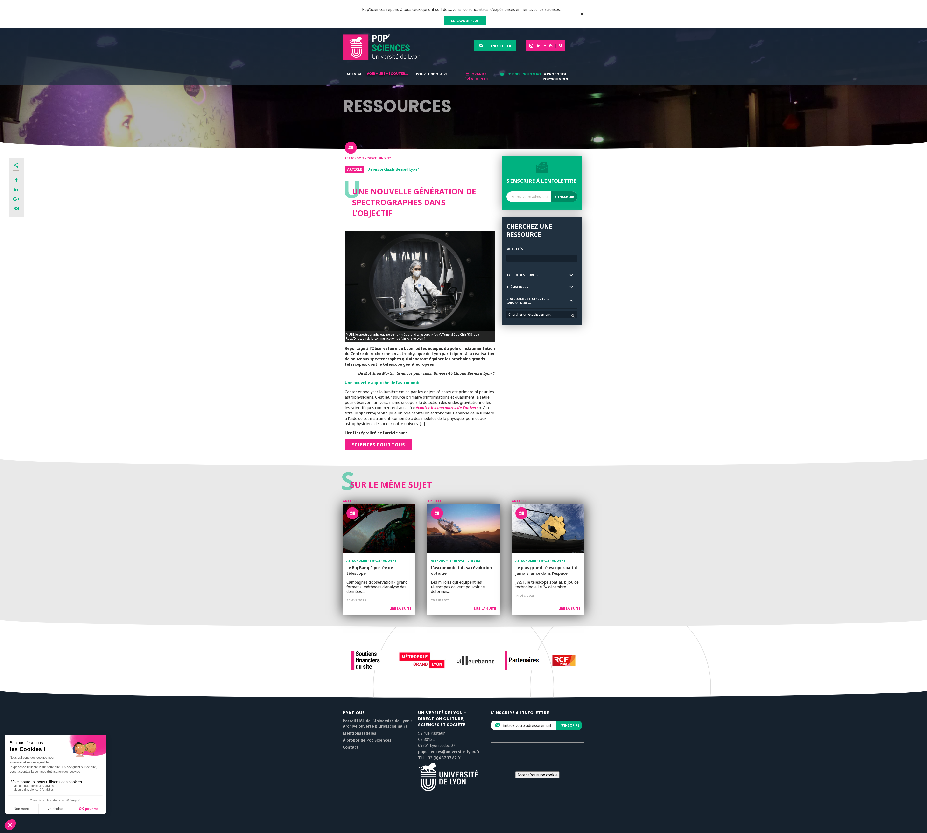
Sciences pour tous (378, 445)
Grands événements (476, 77)
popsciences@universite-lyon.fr (449, 751)
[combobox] (541, 314)
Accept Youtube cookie (537, 774)
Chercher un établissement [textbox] (529, 314)
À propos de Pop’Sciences (555, 77)
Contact (350, 747)
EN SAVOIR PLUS (465, 20)
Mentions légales (359, 733)
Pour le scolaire (432, 74)
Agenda (353, 74)
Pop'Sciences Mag (523, 74)
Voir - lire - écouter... (387, 73)
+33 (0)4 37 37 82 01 (444, 758)
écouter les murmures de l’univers (447, 407)
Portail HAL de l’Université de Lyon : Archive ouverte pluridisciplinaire (377, 723)
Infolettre (502, 45)
